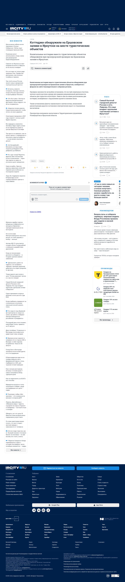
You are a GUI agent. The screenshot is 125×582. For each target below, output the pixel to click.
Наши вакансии (11, 485)
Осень (79, 482)
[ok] (48, 510)
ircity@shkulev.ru (26, 567)
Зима (57, 477)
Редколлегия (94, 24)
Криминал (59, 479)
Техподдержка (10, 488)
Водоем (41, 161)
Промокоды (32, 24)
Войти (36, 200)
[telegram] (34, 510)
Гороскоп (74, 24)
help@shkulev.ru (18, 570)
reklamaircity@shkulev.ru (97, 555)
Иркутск (33, 161)
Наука (58, 491)
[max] (43, 510)
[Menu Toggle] (7, 28)
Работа (79, 491)
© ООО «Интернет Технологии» (35, 576)
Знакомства (41, 24)
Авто (33, 477)
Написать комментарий (43, 68)
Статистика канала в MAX (14, 494)
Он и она (80, 479)
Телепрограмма (58, 24)
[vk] (39, 510)
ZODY (101, 24)
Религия (79, 497)
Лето (57, 485)
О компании (10, 477)
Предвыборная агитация (14, 491)
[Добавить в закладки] (83, 68)
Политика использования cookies (72, 564)
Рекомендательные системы (71, 566)
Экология (101, 488)
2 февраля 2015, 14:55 (36, 63)
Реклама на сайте (11, 479)
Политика (80, 485)
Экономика (101, 491)
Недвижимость (21, 24)
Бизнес (34, 479)
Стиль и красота (103, 482)
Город (34, 485)
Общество (80, 477)
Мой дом (59, 488)
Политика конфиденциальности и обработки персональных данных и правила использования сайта (90, 571)
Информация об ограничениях (72, 561)
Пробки (63, 29)
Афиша (67, 24)
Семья (100, 477)
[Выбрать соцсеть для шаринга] (88, 68)
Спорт (99, 479)
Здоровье (35, 497)
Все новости (10, 24)
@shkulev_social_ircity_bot (80, 556)
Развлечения (81, 494)
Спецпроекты (102, 494)
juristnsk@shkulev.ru (47, 569)
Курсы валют (83, 24)
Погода (49, 24)
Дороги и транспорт (38, 488)
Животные (35, 494)
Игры (106, 24)
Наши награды (10, 482)
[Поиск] (109, 28)
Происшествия (82, 488)
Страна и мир (102, 485)
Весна (34, 482)
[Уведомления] (114, 28)
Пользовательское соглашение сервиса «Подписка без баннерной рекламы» (84, 569)
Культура (59, 482)
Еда (33, 491)
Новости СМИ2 (35, 212)
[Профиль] (118, 28)
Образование (60, 497)
